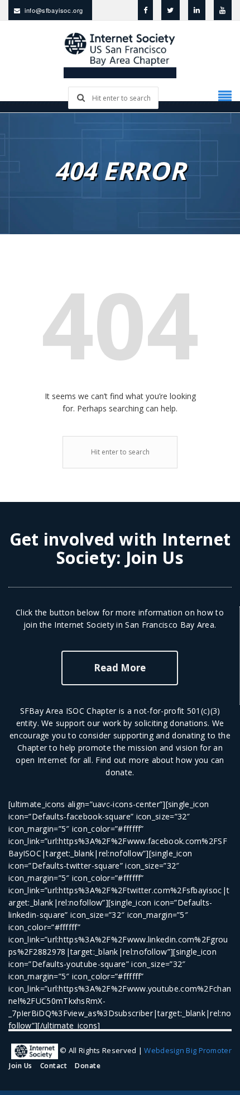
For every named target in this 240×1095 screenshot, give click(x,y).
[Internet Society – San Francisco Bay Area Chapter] (120, 53)
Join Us (155, 557)
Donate (87, 1065)
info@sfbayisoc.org (54, 10)
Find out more (122, 760)
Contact (54, 1065)
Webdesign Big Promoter (188, 1050)
